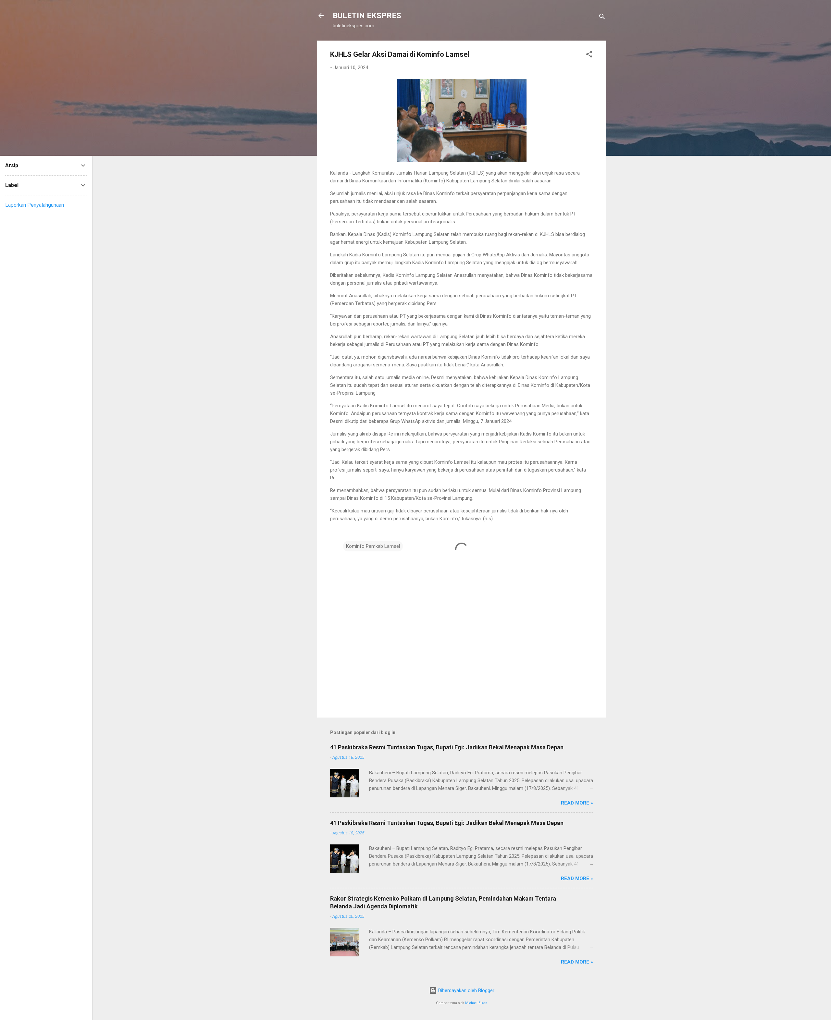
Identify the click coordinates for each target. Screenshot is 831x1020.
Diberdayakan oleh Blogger (465, 990)
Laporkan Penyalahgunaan (34, 205)
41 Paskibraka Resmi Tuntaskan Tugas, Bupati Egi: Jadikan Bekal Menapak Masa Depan (447, 747)
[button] (589, 55)
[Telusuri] (602, 18)
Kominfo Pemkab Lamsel (373, 546)
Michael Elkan (476, 1003)
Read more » (577, 803)
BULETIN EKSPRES (367, 15)
